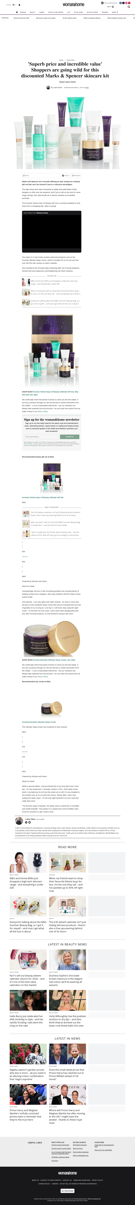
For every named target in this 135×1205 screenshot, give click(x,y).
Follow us (66, 175)
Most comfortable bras (80, 1155)
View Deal (25, 556)
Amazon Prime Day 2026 (21, 18)
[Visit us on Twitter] (123, 3)
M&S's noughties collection (92, 18)
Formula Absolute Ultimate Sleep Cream (39, 722)
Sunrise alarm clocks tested (61, 1148)
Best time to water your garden (46, 18)
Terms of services (47, 442)
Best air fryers (78, 1148)
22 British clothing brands (60, 1157)
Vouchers (54, 1161)
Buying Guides (92, 12)
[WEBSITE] (26, 822)
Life (68, 12)
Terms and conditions (81, 1180)
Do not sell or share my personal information (78, 1184)
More (114, 12)
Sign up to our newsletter (103, 1150)
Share (27, 175)
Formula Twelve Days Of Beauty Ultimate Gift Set (42, 497)
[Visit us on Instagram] (126, 3)
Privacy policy (97, 1180)
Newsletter (77, 175)
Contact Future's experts (51, 1180)
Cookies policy (44, 1184)
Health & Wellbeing (55, 12)
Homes (41, 12)
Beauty (32, 12)
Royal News (78, 12)
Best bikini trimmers (80, 1145)
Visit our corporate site (94, 1199)
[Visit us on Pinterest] (129, 3)
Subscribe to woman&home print (104, 1145)
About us (35, 1180)
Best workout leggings (81, 1152)
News (87, 87)
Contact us (67, 1180)
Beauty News (71, 60)
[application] (51, 231)
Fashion (23, 12)
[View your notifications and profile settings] (19, 5)
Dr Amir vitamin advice (70, 18)
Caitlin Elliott (57, 87)
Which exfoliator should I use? (117, 18)
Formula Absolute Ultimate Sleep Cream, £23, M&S (54, 660)
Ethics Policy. (43, 411)
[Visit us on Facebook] (120, 3)
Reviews (105, 12)
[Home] (17, 12)
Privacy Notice (28, 444)
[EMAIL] (30, 822)
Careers (55, 1184)
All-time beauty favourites (60, 1145)
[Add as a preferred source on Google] (67, 1191)
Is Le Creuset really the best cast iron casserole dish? (61, 1152)
